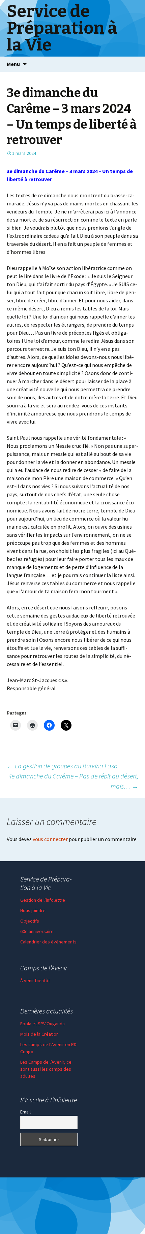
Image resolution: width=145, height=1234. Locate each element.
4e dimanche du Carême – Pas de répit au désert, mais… (73, 781)
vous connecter (50, 839)
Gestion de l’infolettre (42, 900)
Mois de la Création (39, 1034)
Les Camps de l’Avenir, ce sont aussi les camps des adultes (45, 1069)
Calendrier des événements (48, 942)
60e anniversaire (37, 931)
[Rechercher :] (132, 64)
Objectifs (29, 921)
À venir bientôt (35, 980)
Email (25, 1112)
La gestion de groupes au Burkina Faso (62, 766)
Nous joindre (33, 910)
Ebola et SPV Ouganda (42, 1024)
